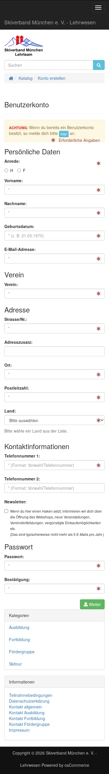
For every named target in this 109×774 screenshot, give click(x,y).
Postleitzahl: (16, 388)
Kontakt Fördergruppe (29, 724)
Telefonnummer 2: (22, 479)
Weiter (94, 604)
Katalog (26, 78)
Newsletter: (15, 501)
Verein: (11, 284)
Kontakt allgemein (25, 707)
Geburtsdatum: (19, 226)
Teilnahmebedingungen (30, 695)
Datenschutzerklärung (29, 701)
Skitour (15, 664)
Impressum (19, 730)
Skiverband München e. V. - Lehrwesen (50, 22)
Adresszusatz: (18, 342)
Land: (10, 411)
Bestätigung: (17, 579)
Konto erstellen (51, 78)
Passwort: (14, 556)
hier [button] (64, 133)
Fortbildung (19, 639)
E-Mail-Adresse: (20, 249)
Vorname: (13, 180)
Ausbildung (19, 627)
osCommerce (77, 765)
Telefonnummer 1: (22, 456)
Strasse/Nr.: (15, 319)
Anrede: (12, 161)
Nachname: (15, 203)
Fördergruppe (22, 651)
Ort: (8, 365)
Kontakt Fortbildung (27, 718)
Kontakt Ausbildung (26, 712)
